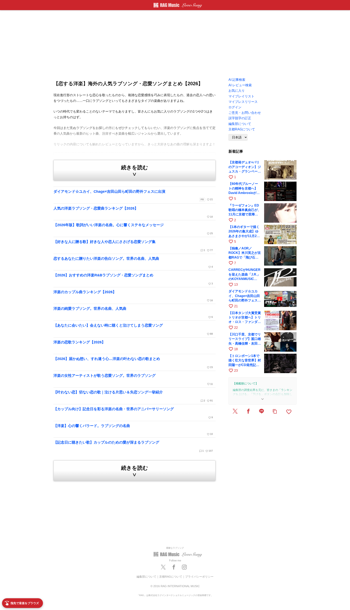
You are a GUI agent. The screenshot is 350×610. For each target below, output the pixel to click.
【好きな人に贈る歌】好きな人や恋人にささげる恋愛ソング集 (133, 246)
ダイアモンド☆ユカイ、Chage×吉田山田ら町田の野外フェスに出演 (133, 195)
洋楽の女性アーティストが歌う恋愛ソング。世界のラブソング (133, 380)
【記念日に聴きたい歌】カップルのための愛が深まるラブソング (133, 446)
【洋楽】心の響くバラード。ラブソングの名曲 (133, 430)
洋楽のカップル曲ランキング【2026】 (133, 296)
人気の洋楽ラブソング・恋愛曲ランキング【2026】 (133, 212)
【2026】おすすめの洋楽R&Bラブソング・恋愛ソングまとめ (133, 279)
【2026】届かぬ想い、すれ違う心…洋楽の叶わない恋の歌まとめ (133, 363)
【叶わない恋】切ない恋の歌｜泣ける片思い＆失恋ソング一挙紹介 (133, 396)
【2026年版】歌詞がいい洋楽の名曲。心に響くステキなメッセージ (133, 229)
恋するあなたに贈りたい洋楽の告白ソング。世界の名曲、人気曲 (133, 263)
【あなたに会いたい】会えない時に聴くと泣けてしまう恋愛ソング (133, 329)
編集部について (146, 576)
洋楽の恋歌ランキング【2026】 (79, 342)
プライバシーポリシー (199, 576)
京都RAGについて (170, 576)
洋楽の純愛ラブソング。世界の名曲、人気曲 (133, 313)
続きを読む (134, 170)
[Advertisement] (175, 42)
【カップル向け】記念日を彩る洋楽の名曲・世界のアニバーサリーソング (133, 413)
